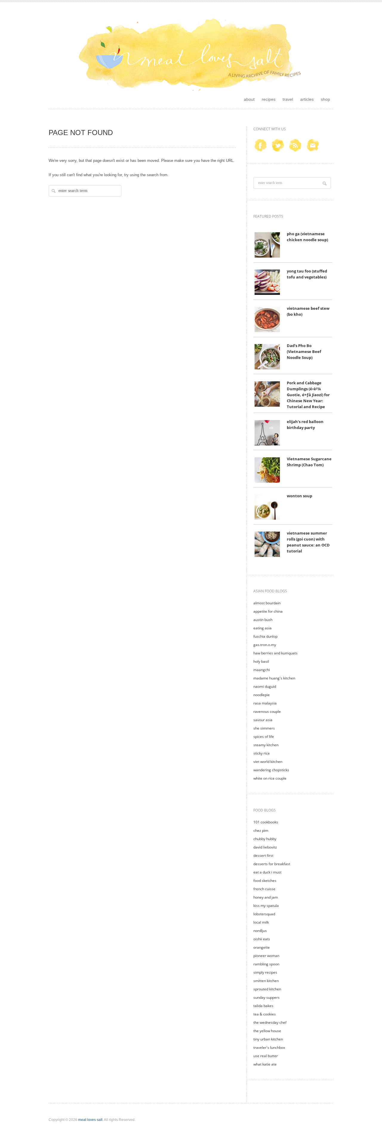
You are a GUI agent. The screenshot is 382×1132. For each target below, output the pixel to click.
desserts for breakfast (271, 863)
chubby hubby (264, 838)
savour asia (262, 719)
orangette (261, 947)
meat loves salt (90, 1120)
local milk (261, 922)
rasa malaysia (265, 703)
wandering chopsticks (271, 769)
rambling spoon (266, 964)
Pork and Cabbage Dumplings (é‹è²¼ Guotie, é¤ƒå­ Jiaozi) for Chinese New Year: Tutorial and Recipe (308, 394)
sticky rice (261, 753)
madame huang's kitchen (274, 678)
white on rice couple (269, 778)
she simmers (264, 728)
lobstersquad (264, 913)
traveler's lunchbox (269, 1047)
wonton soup (299, 495)
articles (307, 99)
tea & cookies (264, 1014)
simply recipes (265, 972)
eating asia (262, 628)
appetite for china (268, 611)
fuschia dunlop (265, 636)
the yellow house (267, 1030)
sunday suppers (266, 997)
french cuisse (264, 888)
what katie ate (265, 1064)
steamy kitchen (265, 744)
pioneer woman (266, 955)
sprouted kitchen (267, 989)
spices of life (263, 736)
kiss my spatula (266, 905)
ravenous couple (267, 711)
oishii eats (261, 938)
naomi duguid (264, 686)
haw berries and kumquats (275, 653)
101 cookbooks (265, 822)
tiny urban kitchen (268, 1039)
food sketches (264, 880)
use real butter (265, 1055)
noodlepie (261, 694)
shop (325, 99)
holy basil (261, 661)
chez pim (260, 830)
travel (288, 99)
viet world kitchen (267, 761)
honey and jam (265, 897)
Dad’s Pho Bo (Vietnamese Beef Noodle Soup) (304, 351)
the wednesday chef (269, 1022)
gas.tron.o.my (264, 644)
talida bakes (263, 1005)
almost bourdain (267, 603)
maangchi (261, 669)
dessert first (263, 855)
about (249, 99)
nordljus (260, 930)
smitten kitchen (266, 980)
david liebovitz (265, 847)
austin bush (262, 619)
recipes (268, 99)
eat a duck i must (267, 872)
